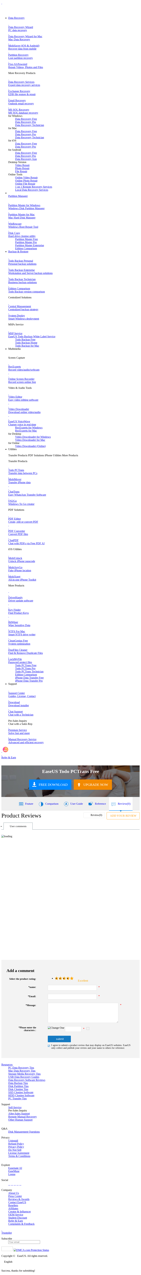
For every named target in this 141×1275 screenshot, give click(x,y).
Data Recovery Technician (29, 125)
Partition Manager (18, 196)
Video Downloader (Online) (30, 446)
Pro (25, 668)
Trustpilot (6, 1232)
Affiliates (13, 1208)
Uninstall (13, 1140)
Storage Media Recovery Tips (24, 1073)
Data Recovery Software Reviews (26, 1080)
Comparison (51, 803)
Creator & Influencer (19, 1211)
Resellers (13, 1205)
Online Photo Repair (26, 180)
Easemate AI (15, 1168)
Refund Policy (16, 1143)
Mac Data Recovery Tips (21, 1070)
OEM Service (15, 1214)
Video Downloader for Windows (33, 436)
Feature (29, 803)
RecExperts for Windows (28, 427)
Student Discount (17, 1217)
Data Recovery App (26, 159)
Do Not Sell (14, 1149)
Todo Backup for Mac (27, 345)
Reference (100, 803)
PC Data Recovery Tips (21, 1067)
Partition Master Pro (26, 242)
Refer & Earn (15, 1220)
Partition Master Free (26, 239)
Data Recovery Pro (25, 122)
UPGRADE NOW (95, 785)
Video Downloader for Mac (30, 439)
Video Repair (22, 165)
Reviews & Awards (18, 1199)
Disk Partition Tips (18, 1086)
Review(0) (124, 803)
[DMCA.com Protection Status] (31, 1250)
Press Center (15, 1196)
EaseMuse (13, 1171)
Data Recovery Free (26, 118)
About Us (13, 1193)
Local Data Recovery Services (31, 189)
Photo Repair (22, 168)
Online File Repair (25, 183)
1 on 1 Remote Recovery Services (33, 186)
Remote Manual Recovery (22, 1116)
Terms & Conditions (19, 1156)
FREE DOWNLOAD (53, 785)
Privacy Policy (16, 1146)
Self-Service (14, 1107)
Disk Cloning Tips (18, 1089)
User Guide (76, 803)
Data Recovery (16, 17)
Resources (7, 1064)
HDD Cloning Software (21, 1095)
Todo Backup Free (25, 339)
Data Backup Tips (18, 1083)
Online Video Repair (26, 177)
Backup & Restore (18, 251)
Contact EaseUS (17, 1202)
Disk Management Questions (24, 1131)
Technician (29, 671)
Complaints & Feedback (21, 1223)
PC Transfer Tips (17, 1098)
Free (25, 665)
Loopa (11, 1174)
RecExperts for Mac (26, 430)
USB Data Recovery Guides (23, 1076)
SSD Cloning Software (20, 1092)
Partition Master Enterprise (29, 245)
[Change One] (56, 1027)
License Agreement (18, 1153)
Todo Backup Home (26, 342)
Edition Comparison (26, 248)
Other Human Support (20, 1119)
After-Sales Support (19, 1113)
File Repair (21, 171)
